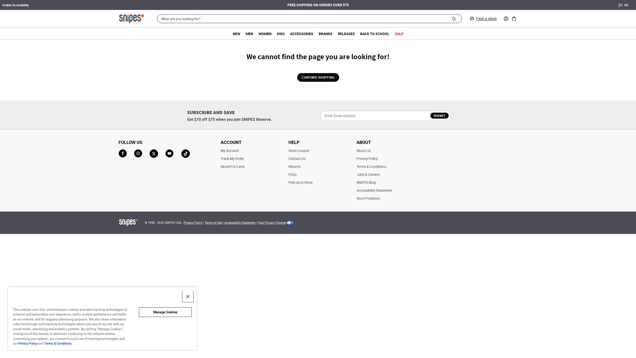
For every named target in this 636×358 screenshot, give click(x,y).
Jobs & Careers (368, 174)
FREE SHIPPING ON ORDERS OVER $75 (318, 4)
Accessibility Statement (374, 190)
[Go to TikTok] (185, 153)
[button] (506, 18)
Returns (294, 166)
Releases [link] (346, 33)
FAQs (292, 174)
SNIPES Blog (366, 182)
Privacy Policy (367, 158)
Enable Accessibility (15, 5)
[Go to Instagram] (138, 153)
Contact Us (297, 158)
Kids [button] (281, 33)
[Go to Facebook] (123, 153)
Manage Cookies (165, 312)
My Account (230, 150)
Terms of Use (214, 222)
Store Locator (299, 150)
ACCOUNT (231, 142)
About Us (364, 150)
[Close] (187, 296)
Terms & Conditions (371, 166)
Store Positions (368, 198)
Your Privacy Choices (272, 222)
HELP (294, 142)
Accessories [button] (301, 33)
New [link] (236, 33)
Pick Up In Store (300, 182)
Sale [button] (399, 33)
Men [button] (249, 33)
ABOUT (364, 142)
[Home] (131, 18)
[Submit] (454, 19)
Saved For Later (233, 166)
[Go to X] (154, 153)
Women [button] (265, 33)
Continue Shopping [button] (318, 77)
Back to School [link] (374, 33)
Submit (440, 116)
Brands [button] (325, 33)
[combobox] (309, 18)
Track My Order (232, 158)
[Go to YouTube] (169, 153)
